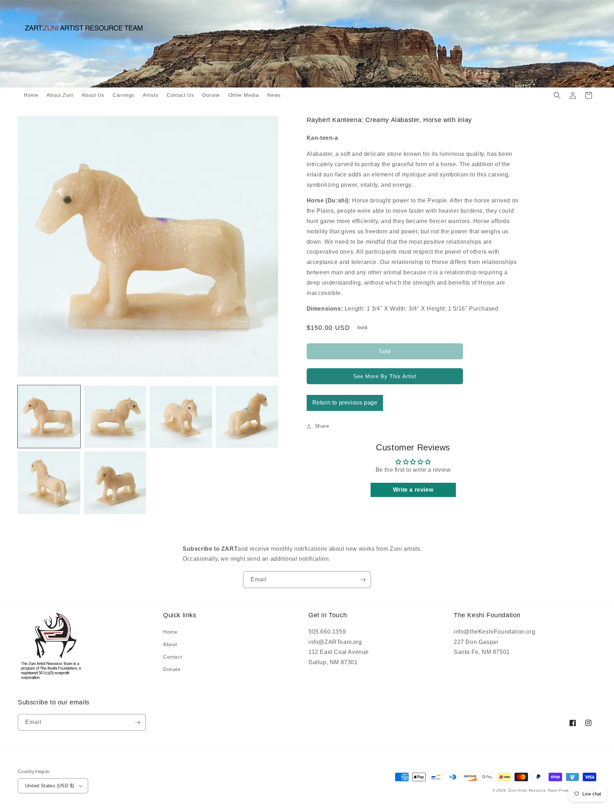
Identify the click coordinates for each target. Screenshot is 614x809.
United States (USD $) (49, 785)
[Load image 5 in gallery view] (49, 482)
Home (170, 632)
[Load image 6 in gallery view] (115, 482)
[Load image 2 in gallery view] (115, 417)
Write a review (413, 490)
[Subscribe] (363, 579)
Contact (172, 657)
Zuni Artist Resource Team (533, 790)
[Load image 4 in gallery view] (247, 417)
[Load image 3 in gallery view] (181, 417)
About (170, 644)
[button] (557, 95)
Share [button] (322, 426)
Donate (172, 669)
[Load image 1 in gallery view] (49, 417)
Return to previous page (345, 403)
